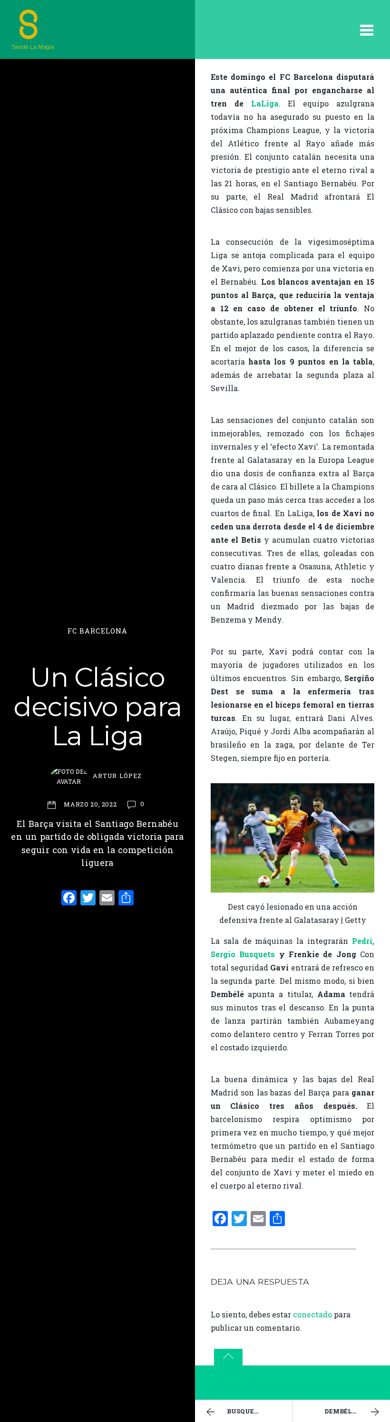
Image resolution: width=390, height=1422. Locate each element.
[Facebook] (68, 898)
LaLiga (265, 103)
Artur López (117, 775)
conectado (312, 1314)
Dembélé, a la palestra (357, 1411)
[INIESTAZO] (28, 36)
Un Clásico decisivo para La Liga (97, 706)
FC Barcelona (98, 630)
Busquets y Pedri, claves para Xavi (259, 1411)
